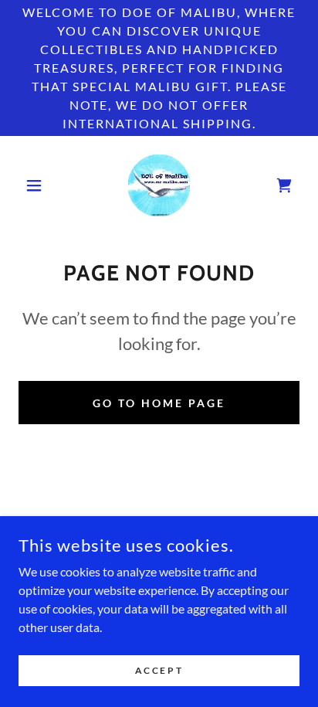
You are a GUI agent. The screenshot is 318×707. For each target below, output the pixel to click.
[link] (159, 185)
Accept (159, 670)
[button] (40, 185)
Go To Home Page (159, 403)
